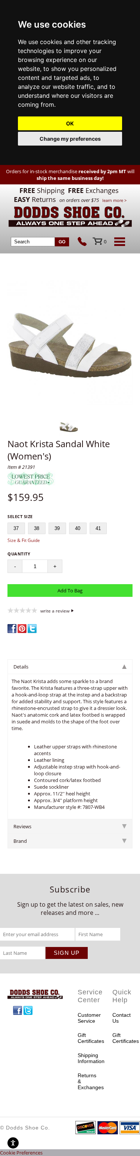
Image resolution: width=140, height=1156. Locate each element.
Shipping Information (88, 1058)
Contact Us (121, 1018)
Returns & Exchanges (88, 1081)
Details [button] (20, 666)
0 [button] (105, 241)
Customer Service (88, 1018)
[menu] (118, 241)
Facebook (17, 1010)
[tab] (70, 666)
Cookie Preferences (21, 1152)
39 (57, 528)
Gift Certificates (88, 1038)
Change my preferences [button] (70, 138)
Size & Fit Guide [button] (23, 540)
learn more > (114, 200)
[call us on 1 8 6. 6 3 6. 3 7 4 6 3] (85, 242)
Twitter (28, 1010)
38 (36, 528)
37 (16, 528)
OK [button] (70, 123)
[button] (70, 343)
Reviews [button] (22, 826)
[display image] (68, 426)
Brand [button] (20, 841)
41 (98, 528)
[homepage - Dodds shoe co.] (70, 218)
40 (77, 528)
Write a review (54, 611)
